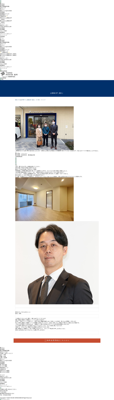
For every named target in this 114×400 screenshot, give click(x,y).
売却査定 (2, 363)
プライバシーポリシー (6, 33)
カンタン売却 (3, 366)
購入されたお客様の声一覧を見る (57, 332)
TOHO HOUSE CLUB (5, 26)
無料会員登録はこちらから (58, 340)
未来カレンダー (4, 25)
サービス (2, 56)
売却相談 (2, 12)
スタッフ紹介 (3, 30)
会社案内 (2, 61)
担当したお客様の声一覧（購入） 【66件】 (57, 309)
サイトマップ (3, 35)
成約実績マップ (4, 15)
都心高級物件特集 (4, 6)
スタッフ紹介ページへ (57, 316)
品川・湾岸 (3, 354)
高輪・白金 (3, 356)
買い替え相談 (3, 365)
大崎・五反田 (3, 357)
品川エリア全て (4, 352)
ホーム (2, 38)
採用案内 (2, 32)
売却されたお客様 (4, 370)
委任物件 (2, 5)
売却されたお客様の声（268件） (8, 54)
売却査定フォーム (4, 13)
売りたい (2, 45)
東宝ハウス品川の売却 (6, 10)
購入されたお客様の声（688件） (8, 55)
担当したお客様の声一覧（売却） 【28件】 (57, 306)
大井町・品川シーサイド (6, 353)
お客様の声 (5, 52)
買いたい (2, 39)
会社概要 (2, 29)
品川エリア (3, 7)
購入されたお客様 (4, 372)
